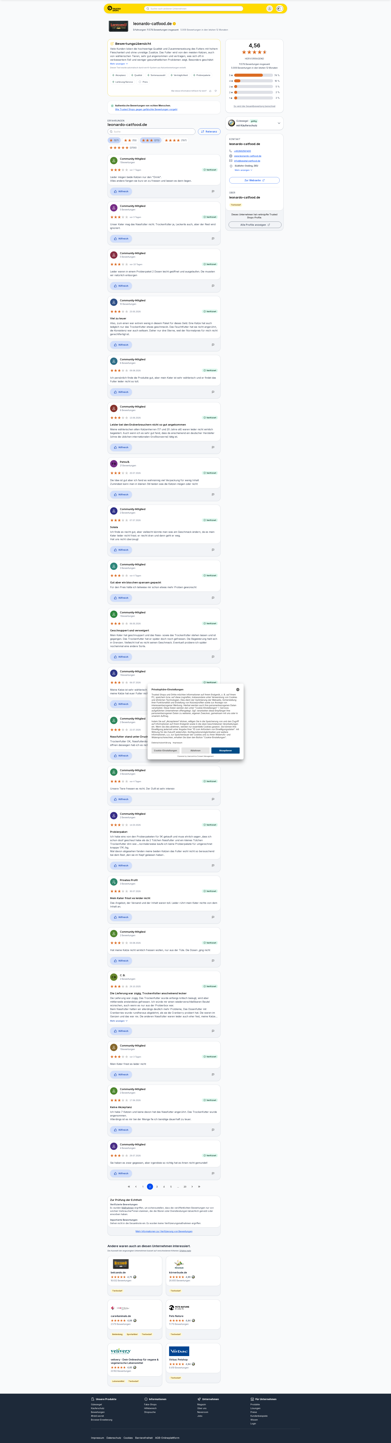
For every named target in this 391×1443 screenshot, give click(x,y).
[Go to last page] (199, 1187)
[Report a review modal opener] (213, 191)
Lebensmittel (118, 1381)
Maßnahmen (128, 1207)
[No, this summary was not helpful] (215, 90)
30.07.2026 (135, 891)
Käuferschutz (97, 1408)
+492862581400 (242, 151)
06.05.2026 (135, 623)
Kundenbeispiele (259, 1416)
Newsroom (202, 1412)
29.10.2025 (135, 986)
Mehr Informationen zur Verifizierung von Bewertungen (164, 1231)
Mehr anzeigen (242, 170)
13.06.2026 (135, 418)
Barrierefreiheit (144, 1437)
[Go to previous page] (136, 1187)
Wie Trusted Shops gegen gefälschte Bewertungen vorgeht (146, 109)
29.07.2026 (135, 1155)
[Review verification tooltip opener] (174, 24)
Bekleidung (117, 1334)
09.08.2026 (135, 370)
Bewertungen (98, 1412)
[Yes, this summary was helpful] (210, 90)
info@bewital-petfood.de (247, 161)
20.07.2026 (135, 473)
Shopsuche (150, 1412)
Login (253, 1423)
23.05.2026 (135, 311)
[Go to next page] (192, 1187)
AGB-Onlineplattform (167, 1437)
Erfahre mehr (185, 1251)
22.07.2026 (135, 730)
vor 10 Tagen (136, 264)
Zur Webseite (253, 180)
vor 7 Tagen (135, 170)
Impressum (97, 1437)
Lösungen (255, 1408)
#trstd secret (97, 1416)
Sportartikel (132, 1334)
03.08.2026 (135, 943)
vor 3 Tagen (135, 217)
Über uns (201, 1408)
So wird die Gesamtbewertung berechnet (254, 106)
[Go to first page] (129, 1187)
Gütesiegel (96, 1404)
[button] (269, 8)
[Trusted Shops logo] (114, 8)
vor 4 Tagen (135, 575)
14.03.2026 (135, 825)
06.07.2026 (135, 682)
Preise (253, 1412)
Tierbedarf (236, 205)
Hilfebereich (150, 1408)
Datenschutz (113, 1437)
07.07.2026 (135, 520)
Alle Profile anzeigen (253, 224)
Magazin (201, 1404)
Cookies (128, 1437)
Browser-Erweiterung (101, 1419)
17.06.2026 (135, 1100)
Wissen (254, 1419)
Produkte (255, 1404)
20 (185, 1186)
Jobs (199, 1416)
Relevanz (211, 131)
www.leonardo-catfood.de (247, 156)
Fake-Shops (150, 1404)
